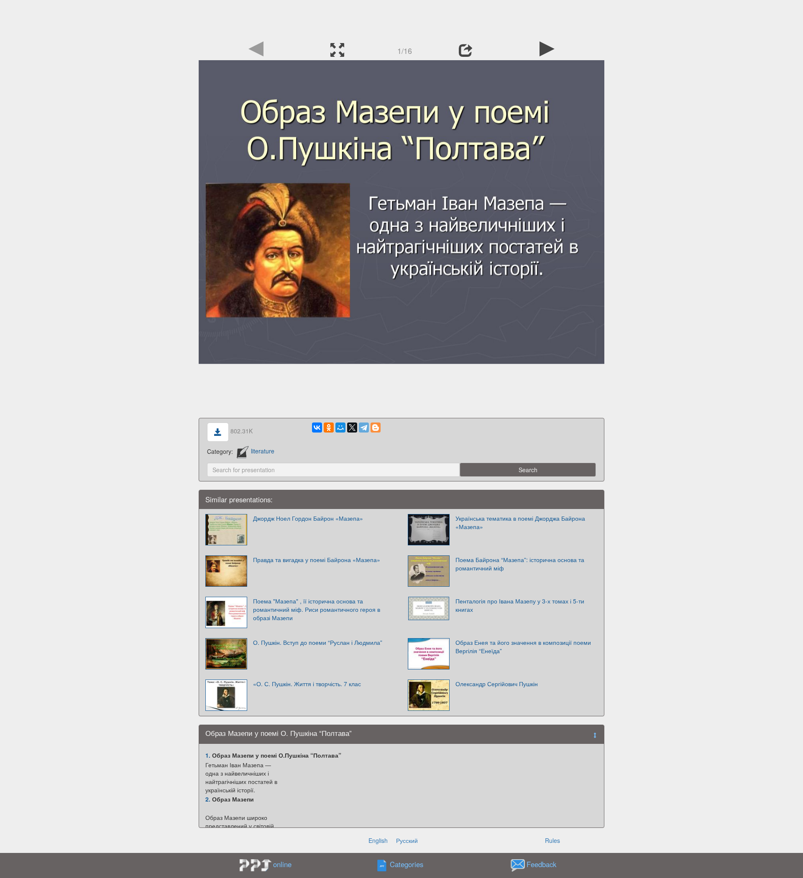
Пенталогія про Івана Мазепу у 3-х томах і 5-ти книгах (519, 605)
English (378, 840)
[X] (352, 427)
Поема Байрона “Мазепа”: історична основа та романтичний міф (519, 563)
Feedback (541, 864)
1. (207, 755)
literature (262, 451)
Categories (406, 864)
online (282, 864)
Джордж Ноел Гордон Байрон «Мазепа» (308, 518)
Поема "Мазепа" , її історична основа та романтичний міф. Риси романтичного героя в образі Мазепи (316, 609)
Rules (552, 840)
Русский (407, 840)
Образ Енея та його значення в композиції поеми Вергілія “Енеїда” (523, 646)
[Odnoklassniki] (329, 427)
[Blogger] (376, 427)
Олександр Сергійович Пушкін (496, 683)
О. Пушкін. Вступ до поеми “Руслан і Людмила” (317, 642)
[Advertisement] (401, 19)
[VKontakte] (317, 427)
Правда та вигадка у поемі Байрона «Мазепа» (316, 559)
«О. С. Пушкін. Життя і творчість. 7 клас (307, 683)
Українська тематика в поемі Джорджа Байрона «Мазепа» (520, 522)
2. (207, 799)
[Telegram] (364, 427)
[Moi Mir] (340, 427)
